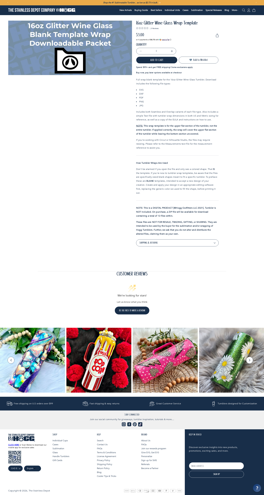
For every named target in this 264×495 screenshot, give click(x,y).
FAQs (99, 448)
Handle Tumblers (61, 456)
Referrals (145, 464)
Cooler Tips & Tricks (106, 476)
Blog (99, 472)
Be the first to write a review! (132, 310)
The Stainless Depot (39, 490)
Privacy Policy (103, 460)
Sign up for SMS (149, 460)
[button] (234, 10)
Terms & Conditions (106, 452)
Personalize (146, 456)
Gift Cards (57, 460)
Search (100, 440)
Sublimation (58, 448)
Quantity (141, 44)
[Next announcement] (256, 2)
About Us (145, 440)
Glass (55, 452)
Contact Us (102, 444)
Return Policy (103, 468)
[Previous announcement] (8, 2)
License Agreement (106, 456)
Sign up (216, 474)
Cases (55, 444)
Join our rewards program (153, 448)
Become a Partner (149, 468)
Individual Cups (60, 440)
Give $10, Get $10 (150, 452)
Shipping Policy (104, 464)
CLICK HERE (13, 445)
